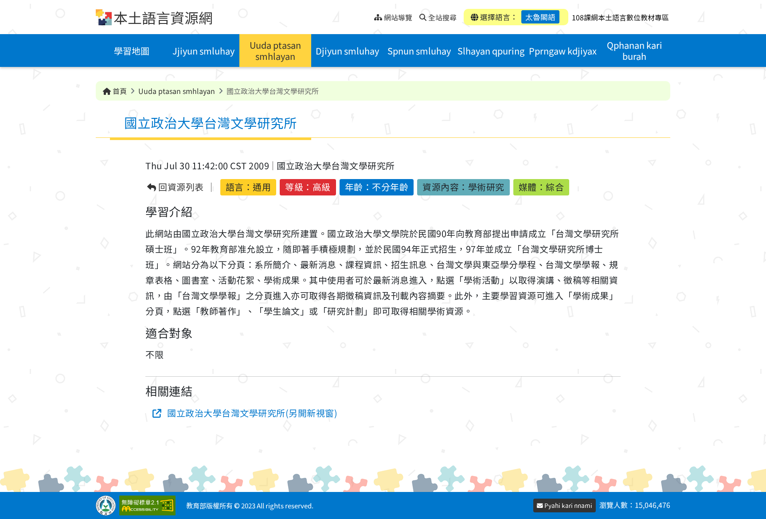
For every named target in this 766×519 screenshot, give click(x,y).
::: (367, 15)
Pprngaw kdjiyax (563, 50)
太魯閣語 (540, 17)
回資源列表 (180, 187)
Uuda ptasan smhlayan (275, 50)
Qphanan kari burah (634, 50)
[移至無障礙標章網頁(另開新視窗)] (149, 505)
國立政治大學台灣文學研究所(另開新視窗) (252, 412)
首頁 (119, 91)
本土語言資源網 (163, 17)
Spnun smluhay (419, 50)
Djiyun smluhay (347, 50)
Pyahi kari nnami (567, 505)
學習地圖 (131, 50)
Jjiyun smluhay (203, 50)
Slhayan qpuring (490, 50)
